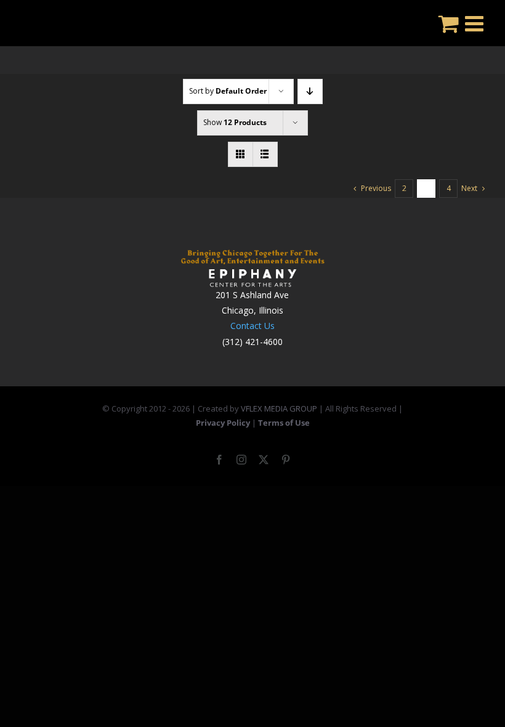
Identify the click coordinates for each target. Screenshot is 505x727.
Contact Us (252, 325)
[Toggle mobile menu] (476, 23)
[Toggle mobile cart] (448, 23)
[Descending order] (310, 91)
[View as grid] (240, 154)
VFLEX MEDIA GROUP (279, 408)
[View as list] (265, 154)
